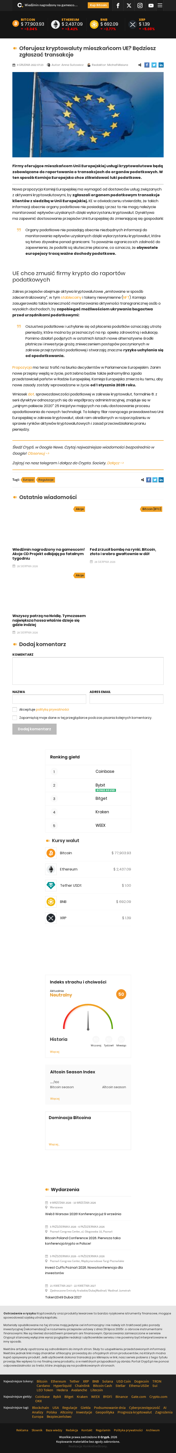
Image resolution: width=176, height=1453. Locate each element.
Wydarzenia (65, 1189)
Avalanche (79, 1390)
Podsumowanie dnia (110, 1407)
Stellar (121, 1385)
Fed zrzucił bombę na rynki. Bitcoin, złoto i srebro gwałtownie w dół (123, 551)
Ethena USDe (139, 1385)
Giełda (86, 1407)
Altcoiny (66, 1412)
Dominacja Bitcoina (70, 1117)
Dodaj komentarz (34, 729)
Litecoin (97, 1390)
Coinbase (105, 772)
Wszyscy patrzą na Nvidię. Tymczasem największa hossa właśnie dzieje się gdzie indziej (49, 620)
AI (164, 1407)
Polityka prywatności (128, 1430)
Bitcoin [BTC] (152, 509)
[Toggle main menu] (161, 5)
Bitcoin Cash (102, 1385)
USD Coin (123, 1381)
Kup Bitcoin (98, 5)
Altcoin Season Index (72, 1071)
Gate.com (138, 1396)
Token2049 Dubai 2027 (63, 1297)
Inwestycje (84, 1412)
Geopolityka (105, 1412)
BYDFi (107, 1396)
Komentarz (22, 654)
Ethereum (70, 19)
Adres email (100, 692)
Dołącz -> (115, 463)
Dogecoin (141, 1381)
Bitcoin (28, 19)
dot (31, 394)
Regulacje (46, 480)
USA (55, 1407)
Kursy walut (65, 840)
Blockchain (40, 1407)
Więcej (54, 1052)
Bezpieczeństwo (59, 1416)
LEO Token (45, 1390)
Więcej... (54, 1144)
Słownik (37, 1430)
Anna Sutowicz (72, 65)
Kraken (102, 812)
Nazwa (18, 692)
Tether (74, 1381)
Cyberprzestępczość (144, 1407)
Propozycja (22, 367)
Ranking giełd (65, 757)
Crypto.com (158, 1396)
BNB (103, 19)
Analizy (37, 1412)
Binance (122, 1396)
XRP (142, 19)
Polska (52, 1412)
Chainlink (82, 1385)
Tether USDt (71, 885)
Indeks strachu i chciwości (78, 982)
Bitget (101, 798)
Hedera (62, 1390)
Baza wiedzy (54, 1430)
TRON (156, 1381)
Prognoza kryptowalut (135, 1412)
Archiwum (153, 1430)
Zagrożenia (164, 1412)
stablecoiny (71, 297)
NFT (126, 297)
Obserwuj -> (38, 453)
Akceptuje (44, 709)
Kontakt (86, 1430)
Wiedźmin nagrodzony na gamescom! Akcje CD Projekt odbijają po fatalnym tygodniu (52, 5)
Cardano (43, 1385)
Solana (107, 1381)
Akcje (80, 509)
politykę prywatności (52, 709)
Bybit (100, 785)
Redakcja (72, 1430)
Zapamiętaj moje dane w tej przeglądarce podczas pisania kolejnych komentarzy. (85, 717)
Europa (28, 480)
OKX (38, 1401)
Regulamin (103, 1430)
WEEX (100, 825)
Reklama (22, 1430)
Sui (154, 1385)
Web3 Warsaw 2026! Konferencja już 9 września (83, 1214)
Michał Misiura (117, 65)
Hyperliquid (62, 1385)
